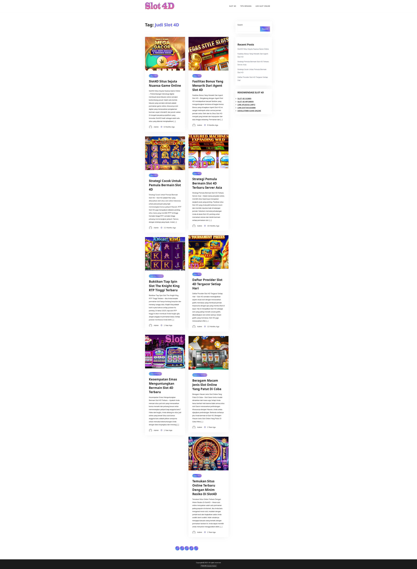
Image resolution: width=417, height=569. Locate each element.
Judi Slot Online (263, 6)
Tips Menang (246, 6)
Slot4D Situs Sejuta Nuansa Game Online (253, 49)
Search (240, 25)
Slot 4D (232, 6)
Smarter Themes (211, 566)
